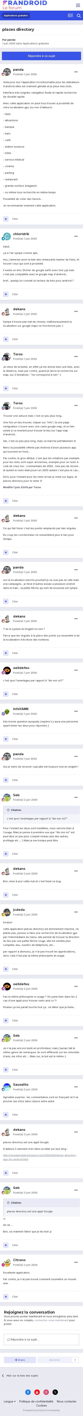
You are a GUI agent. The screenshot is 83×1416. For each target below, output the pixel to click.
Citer (15, 218)
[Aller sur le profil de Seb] (7, 797)
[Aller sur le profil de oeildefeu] (7, 670)
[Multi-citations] (5, 219)
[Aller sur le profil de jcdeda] (7, 912)
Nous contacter (66, 1401)
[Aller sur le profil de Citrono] (7, 1263)
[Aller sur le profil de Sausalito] (7, 1087)
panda (11, 39)
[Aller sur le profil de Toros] (7, 357)
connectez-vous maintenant (51, 1320)
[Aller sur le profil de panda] (7, 72)
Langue (9, 1401)
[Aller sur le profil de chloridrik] (7, 236)
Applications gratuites (36, 43)
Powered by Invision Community (41, 1410)
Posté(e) (25, 74)
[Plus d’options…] (76, 72)
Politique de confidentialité (36, 1401)
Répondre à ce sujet (41, 56)
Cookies (41, 1405)
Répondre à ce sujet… (24, 1339)
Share (21, 1359)
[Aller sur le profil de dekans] (7, 312)
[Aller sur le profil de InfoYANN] (7, 711)
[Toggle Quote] (8, 809)
